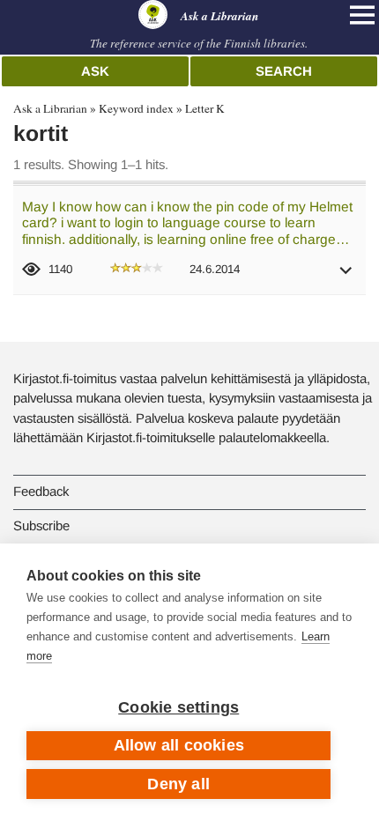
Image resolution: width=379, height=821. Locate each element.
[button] (346, 276)
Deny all (178, 784)
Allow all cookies (179, 745)
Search (284, 70)
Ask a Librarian (50, 108)
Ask (95, 70)
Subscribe (41, 525)
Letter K (205, 108)
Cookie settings (178, 707)
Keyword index (136, 108)
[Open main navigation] (362, 15)
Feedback (41, 491)
